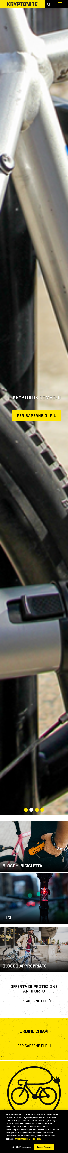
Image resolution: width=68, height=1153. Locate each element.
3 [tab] (37, 810)
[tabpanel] (34, 411)
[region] (34, 1131)
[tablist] (34, 810)
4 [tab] (42, 810)
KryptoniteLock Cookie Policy (28, 1139)
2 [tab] (31, 810)
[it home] (22, 4)
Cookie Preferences (21, 1147)
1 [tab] (26, 810)
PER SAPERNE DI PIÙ (34, 1001)
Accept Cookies (44, 1147)
